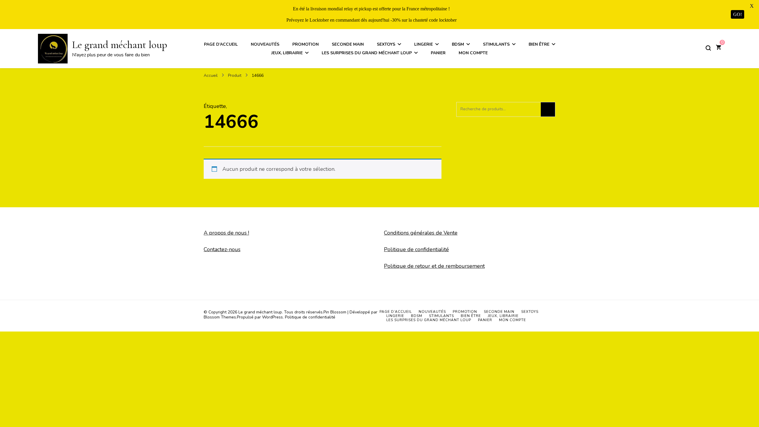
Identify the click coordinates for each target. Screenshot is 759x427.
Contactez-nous (222, 249)
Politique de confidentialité (416, 249)
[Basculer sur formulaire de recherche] (708, 48)
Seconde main (348, 44)
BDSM (458, 44)
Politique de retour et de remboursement (434, 266)
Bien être (539, 44)
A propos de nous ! (226, 232)
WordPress (272, 317)
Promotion (305, 44)
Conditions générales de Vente (420, 232)
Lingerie (423, 44)
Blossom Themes (220, 317)
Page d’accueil (221, 44)
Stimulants (496, 44)
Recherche (548, 109)
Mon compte (473, 53)
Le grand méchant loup (119, 44)
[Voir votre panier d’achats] (718, 48)
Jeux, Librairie (287, 53)
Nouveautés (265, 44)
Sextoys (386, 44)
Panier (438, 53)
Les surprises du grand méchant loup (367, 53)
